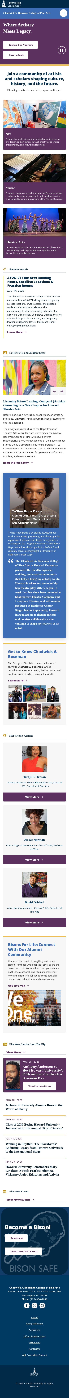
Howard (34, 1317)
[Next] (62, 391)
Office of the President (35, 1336)
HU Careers (34, 1342)
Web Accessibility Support (34, 1355)
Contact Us (34, 1348)
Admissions (34, 1329)
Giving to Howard (34, 1323)
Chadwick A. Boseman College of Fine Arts (26, 13)
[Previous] (54, 391)
